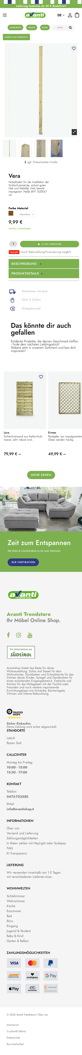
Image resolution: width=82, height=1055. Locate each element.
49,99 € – (57, 454)
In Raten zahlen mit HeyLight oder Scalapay (36, 843)
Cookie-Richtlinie (16, 1031)
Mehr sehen (41, 475)
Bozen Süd (14, 743)
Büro (10, 921)
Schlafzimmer (16, 896)
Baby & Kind (15, 936)
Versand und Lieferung (22, 833)
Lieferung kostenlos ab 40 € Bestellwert (41, 6)
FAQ (10, 848)
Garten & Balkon (18, 941)
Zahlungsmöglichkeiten (22, 838)
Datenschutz (13, 1037)
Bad (9, 916)
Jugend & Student (19, 931)
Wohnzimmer (16, 901)
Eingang (12, 926)
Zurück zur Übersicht (16, 37)
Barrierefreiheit (15, 1044)
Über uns (13, 828)
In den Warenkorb (51, 244)
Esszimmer (14, 911)
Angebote (15, 27)
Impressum (13, 1024)
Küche (11, 906)
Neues (31, 27)
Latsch (11, 738)
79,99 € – (12, 454)
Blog (45, 27)
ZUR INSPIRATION (23, 562)
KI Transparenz (17, 853)
